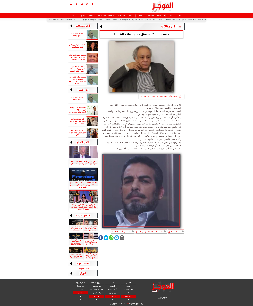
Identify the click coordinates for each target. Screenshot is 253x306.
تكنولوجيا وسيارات (96, 292)
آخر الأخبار (82, 90)
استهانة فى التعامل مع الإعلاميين (150, 231)
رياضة (140, 15)
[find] (81, 3)
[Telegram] (116, 237)
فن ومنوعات (121, 15)
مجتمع (83, 15)
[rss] (87, 3)
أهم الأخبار (83, 142)
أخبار (170, 15)
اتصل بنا (96, 296)
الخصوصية (112, 296)
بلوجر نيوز (112, 292)
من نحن (80, 292)
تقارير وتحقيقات (160, 15)
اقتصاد (131, 15)
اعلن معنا (128, 296)
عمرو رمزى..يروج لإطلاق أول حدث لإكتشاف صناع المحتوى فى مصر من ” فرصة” (142, 19)
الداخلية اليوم (150, 15)
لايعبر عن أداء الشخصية (121, 231)
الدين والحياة (102, 15)
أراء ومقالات (92, 15)
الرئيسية (128, 282)
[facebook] (92, 3)
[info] (76, 3)
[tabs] (71, 3)
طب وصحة (111, 15)
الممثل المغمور (175, 231)
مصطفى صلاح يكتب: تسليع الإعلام (102, 19)
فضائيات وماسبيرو (96, 289)
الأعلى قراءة (83, 215)
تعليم (128, 292)
